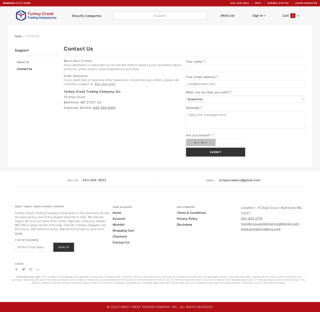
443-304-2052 (105, 84)
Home (117, 213)
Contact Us (24, 68)
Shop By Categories (86, 16)
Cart (288, 15)
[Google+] (38, 269)
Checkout (120, 236)
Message (192, 107)
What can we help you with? (207, 92)
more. (19, 233)
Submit (215, 152)
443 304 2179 (251, 218)
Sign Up (63, 247)
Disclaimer (184, 224)
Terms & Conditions (191, 213)
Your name (194, 61)
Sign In (258, 15)
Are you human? (198, 135)
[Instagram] (31, 269)
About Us (23, 62)
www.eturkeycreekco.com (261, 229)
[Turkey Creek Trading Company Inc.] (38, 15)
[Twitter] (23, 269)
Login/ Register (306, 3)
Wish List (228, 15)
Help (258, 3)
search (161, 15)
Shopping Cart (123, 230)
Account (119, 218)
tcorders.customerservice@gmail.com (270, 224)
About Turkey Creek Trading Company (39, 206)
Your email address (200, 77)
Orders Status (278, 3)
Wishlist (119, 224)
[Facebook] (16, 269)
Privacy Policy (187, 218)
